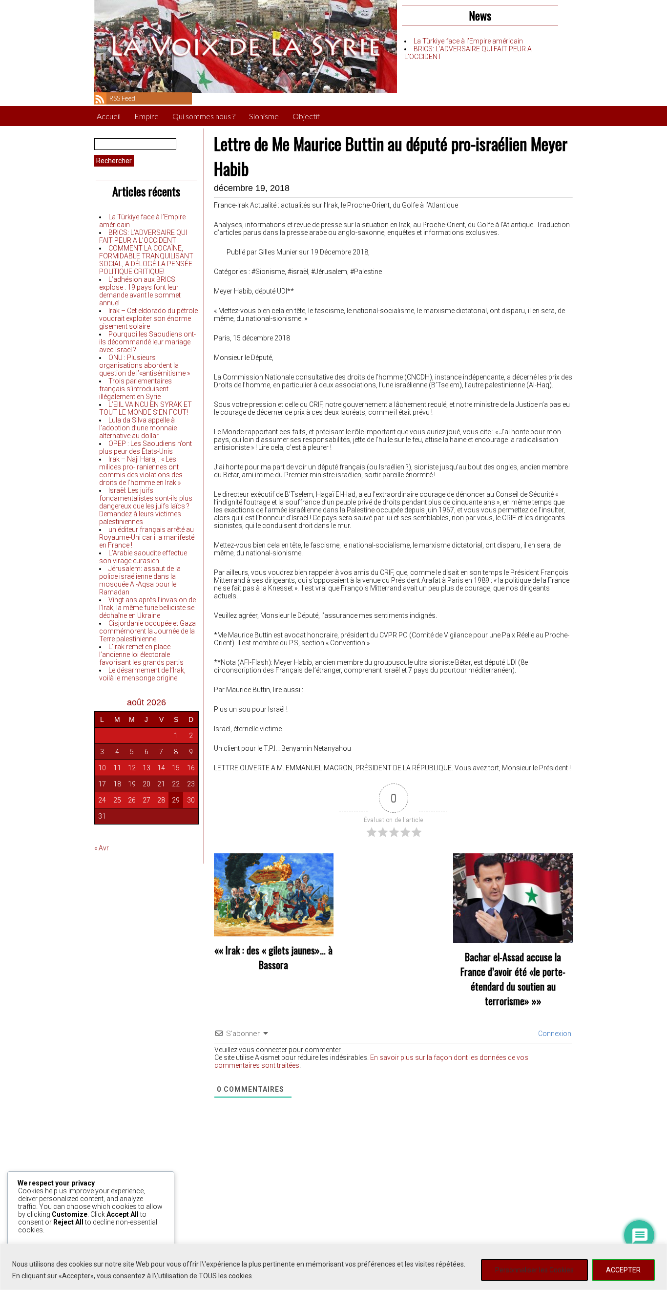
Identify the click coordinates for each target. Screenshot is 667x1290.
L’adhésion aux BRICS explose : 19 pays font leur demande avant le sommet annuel (140, 291)
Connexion (554, 1033)
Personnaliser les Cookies (534, 1270)
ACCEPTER (623, 1270)
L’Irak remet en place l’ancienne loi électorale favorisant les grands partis (141, 654)
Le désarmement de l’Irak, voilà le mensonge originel (142, 674)
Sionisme (264, 116)
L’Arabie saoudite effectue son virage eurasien (143, 557)
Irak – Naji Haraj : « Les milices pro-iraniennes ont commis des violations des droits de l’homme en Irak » (141, 470)
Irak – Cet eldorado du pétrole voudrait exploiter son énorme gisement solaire (148, 318)
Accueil (109, 116)
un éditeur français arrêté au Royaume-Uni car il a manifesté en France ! (146, 537)
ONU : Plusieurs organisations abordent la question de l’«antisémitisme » (144, 365)
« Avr (101, 848)
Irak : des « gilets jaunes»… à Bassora (279, 957)
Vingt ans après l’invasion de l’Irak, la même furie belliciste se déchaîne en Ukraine (147, 607)
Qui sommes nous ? (203, 116)
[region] (333, 1267)
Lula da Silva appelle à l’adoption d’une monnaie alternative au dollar (138, 428)
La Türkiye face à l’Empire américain (468, 41)
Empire (146, 116)
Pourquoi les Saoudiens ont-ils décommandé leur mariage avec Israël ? (147, 342)
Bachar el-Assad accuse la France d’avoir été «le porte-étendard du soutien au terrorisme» (512, 979)
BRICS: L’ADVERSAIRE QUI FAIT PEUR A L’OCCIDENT (143, 236)
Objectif (306, 116)
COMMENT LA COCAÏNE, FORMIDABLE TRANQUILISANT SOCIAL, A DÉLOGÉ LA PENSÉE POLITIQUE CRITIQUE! (146, 259)
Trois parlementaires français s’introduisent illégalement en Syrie (135, 389)
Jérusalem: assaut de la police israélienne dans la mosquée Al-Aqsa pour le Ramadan (140, 580)
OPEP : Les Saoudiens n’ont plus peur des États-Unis (145, 447)
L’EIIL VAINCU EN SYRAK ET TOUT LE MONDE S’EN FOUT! (145, 408)
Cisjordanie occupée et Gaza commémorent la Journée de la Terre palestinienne (147, 631)
